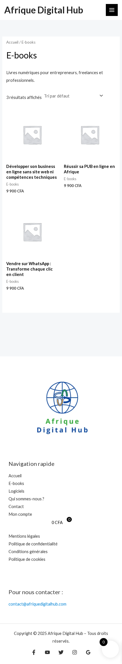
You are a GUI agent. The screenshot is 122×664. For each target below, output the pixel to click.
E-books (16, 483)
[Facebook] (33, 652)
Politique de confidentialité (33, 543)
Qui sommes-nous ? (26, 498)
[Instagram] (74, 652)
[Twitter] (61, 652)
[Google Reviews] (88, 652)
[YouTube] (47, 652)
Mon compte (20, 514)
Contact (16, 506)
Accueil (12, 42)
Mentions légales (24, 536)
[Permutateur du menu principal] (112, 10)
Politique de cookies (27, 559)
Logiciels (16, 491)
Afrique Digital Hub (43, 9)
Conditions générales (28, 551)
